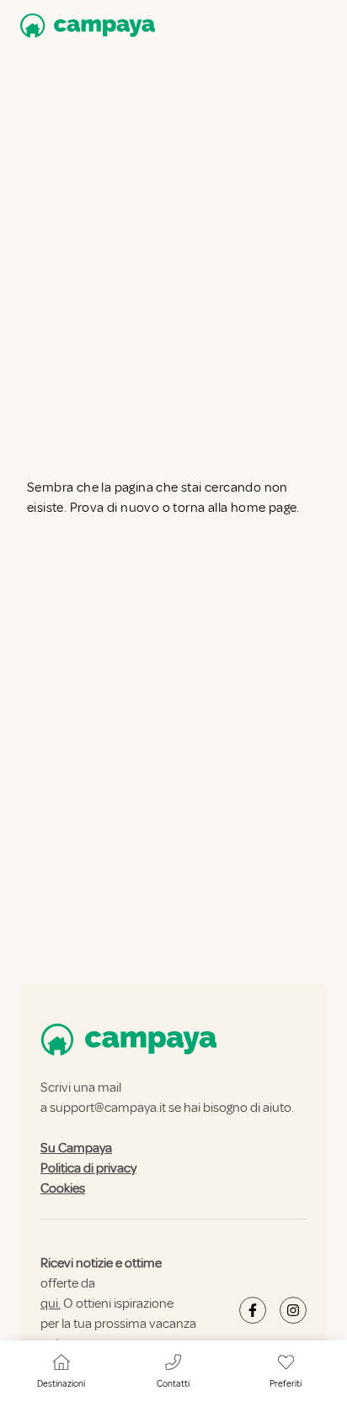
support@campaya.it (108, 1107)
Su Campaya (76, 1148)
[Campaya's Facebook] (252, 1310)
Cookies (62, 1188)
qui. (50, 1303)
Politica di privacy (88, 1168)
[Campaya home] (84, 25)
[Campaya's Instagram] (293, 1310)
